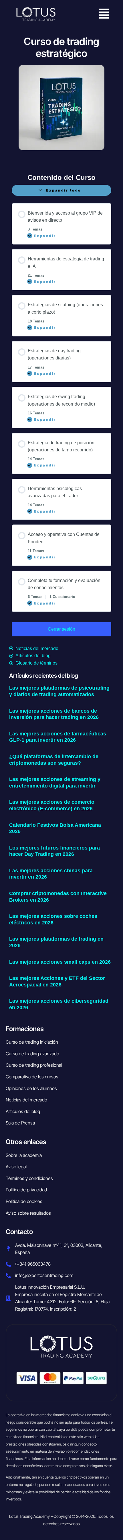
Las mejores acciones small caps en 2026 (60, 962)
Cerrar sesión (61, 629)
